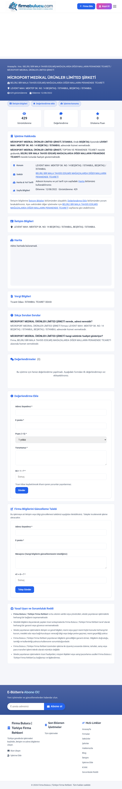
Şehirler (85, 743)
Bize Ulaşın (16, 751)
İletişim (85, 758)
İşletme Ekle (16, 755)
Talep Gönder (24, 589)
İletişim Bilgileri (36, 200)
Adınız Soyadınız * (23, 406)
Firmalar (86, 734)
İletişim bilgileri (19, 103)
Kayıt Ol (106, 6)
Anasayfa (86, 729)
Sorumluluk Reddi (90, 772)
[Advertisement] (61, 34)
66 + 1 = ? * (20, 471)
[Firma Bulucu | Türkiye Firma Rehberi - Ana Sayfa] (29, 6)
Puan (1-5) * (21, 434)
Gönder (21, 490)
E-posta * (19, 420)
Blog (84, 753)
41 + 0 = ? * (20, 574)
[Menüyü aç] (116, 6)
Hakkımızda (87, 748)
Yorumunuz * (21, 448)
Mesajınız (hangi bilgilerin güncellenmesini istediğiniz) (41, 554)
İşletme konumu (71, 103)
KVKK (84, 767)
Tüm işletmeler (51, 733)
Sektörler (86, 739)
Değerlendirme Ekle (77, 200)
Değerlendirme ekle (45, 103)
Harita (81, 181)
